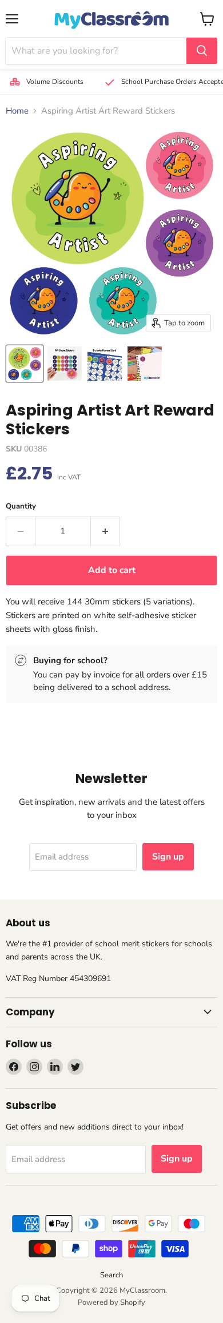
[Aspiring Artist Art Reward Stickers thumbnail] (24, 363)
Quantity (21, 506)
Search (111, 1275)
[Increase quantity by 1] (105, 531)
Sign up (168, 856)
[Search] (201, 51)
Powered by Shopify (111, 1302)
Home (17, 111)
